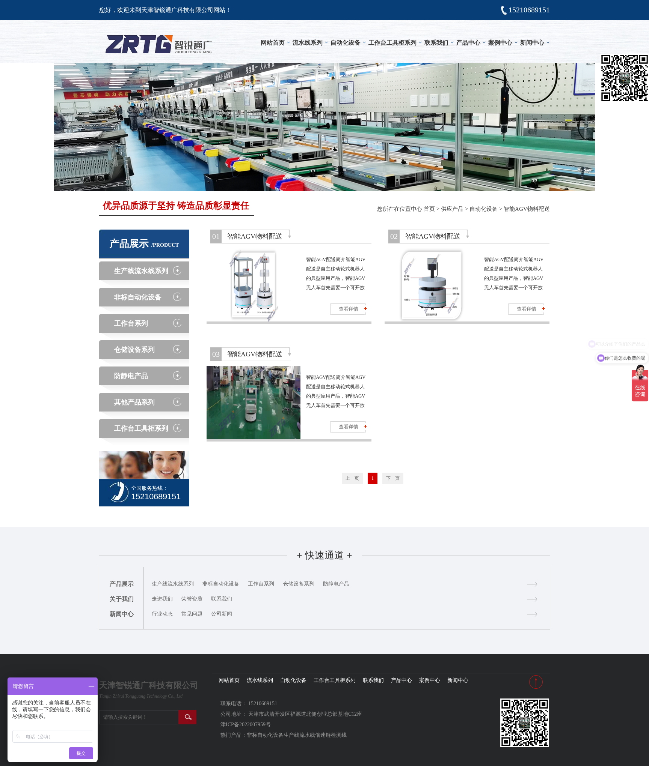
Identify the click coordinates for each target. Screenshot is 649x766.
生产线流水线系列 (141, 271)
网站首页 (273, 42)
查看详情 (348, 309)
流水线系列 (308, 42)
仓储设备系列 (134, 349)
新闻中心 (532, 42)
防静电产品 (131, 376)
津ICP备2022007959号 (245, 724)
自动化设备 (346, 42)
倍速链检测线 (331, 735)
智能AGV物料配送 (527, 209)
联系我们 (436, 42)
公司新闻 (221, 614)
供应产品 (452, 209)
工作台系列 (131, 323)
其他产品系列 (134, 402)
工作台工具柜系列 (392, 42)
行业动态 (162, 614)
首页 (429, 209)
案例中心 (500, 42)
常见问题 (191, 614)
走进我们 (162, 599)
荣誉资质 (191, 599)
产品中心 (468, 42)
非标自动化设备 (137, 297)
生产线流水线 (299, 735)
